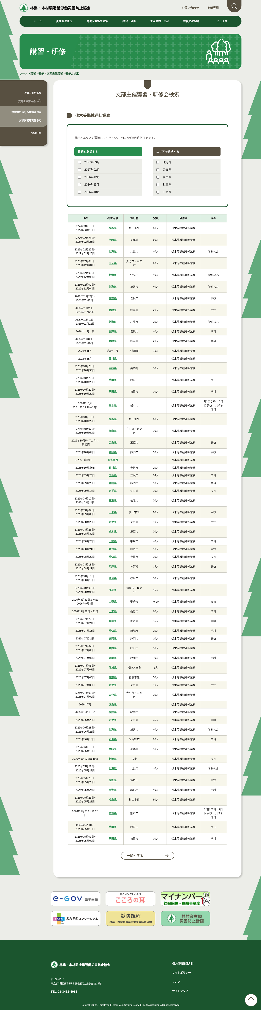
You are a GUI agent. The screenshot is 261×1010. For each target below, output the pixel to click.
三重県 (113, 500)
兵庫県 (113, 566)
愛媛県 (113, 648)
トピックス (220, 21)
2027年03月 (92, 162)
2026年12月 (92, 177)
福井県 (113, 712)
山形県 (167, 192)
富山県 (113, 430)
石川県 (113, 467)
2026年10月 (92, 192)
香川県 (113, 358)
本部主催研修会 (32, 92)
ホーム (38, 21)
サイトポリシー (181, 972)
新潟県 (113, 739)
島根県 (113, 309)
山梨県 (113, 541)
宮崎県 (113, 239)
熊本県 (113, 405)
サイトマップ (180, 990)
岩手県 (167, 177)
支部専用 (213, 7)
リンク (176, 981)
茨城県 (113, 667)
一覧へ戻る (135, 855)
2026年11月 (91, 184)
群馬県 (113, 589)
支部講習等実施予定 (30, 120)
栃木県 (113, 531)
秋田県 (167, 184)
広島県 (113, 442)
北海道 (167, 162)
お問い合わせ (190, 7)
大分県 (113, 263)
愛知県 (113, 549)
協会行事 (36, 133)
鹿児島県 (112, 459)
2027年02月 (92, 169)
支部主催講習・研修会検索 (63, 73)
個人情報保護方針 (183, 963)
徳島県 (113, 704)
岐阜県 (113, 578)
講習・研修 (37, 73)
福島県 (113, 228)
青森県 (167, 169)
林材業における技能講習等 (26, 112)
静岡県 (113, 452)
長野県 (113, 298)
